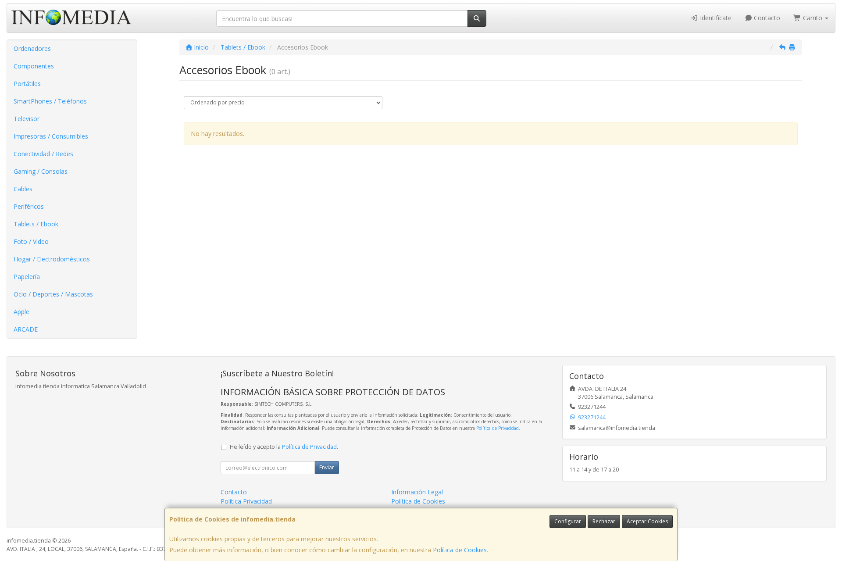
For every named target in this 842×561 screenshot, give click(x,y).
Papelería (27, 276)
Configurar (567, 521)
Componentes (34, 66)
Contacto (766, 18)
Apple (21, 311)
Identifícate (714, 18)
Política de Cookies (460, 550)
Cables (23, 189)
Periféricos (29, 206)
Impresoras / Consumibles (51, 136)
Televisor (26, 118)
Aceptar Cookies (647, 521)
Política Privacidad (246, 501)
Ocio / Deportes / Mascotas (53, 294)
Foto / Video (31, 241)
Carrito (812, 18)
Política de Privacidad (497, 428)
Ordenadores (32, 48)
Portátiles (27, 83)
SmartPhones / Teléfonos (50, 101)
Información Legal (417, 492)
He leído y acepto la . (284, 446)
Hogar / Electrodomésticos (52, 259)
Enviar (326, 467)
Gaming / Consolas (41, 171)
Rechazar (603, 521)
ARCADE (26, 329)
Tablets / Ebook (36, 224)
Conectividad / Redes (43, 154)
